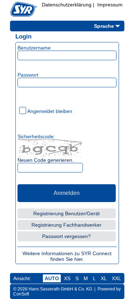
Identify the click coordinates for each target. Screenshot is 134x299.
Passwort (28, 75)
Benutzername (34, 48)
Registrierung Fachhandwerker (66, 225)
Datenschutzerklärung (66, 4)
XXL (116, 278)
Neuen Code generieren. (46, 160)
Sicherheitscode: (36, 136)
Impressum (110, 4)
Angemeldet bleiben (49, 111)
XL (104, 278)
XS (67, 278)
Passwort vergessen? (66, 236)
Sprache (104, 26)
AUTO (52, 278)
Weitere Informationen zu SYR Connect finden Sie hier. (67, 256)
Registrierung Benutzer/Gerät (66, 213)
